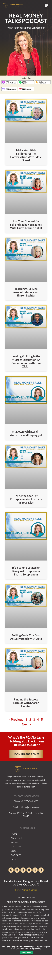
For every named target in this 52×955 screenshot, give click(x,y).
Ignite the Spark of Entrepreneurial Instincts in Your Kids (26, 499)
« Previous (16, 719)
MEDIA (14, 842)
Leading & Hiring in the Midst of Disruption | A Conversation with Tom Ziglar (26, 361)
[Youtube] (29, 870)
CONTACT (16, 859)
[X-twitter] (17, 870)
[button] (46, 6)
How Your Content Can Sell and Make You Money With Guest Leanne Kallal (26, 224)
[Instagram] (35, 870)
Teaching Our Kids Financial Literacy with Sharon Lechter (26, 292)
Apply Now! (26, 953)
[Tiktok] (41, 870)
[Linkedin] (23, 870)
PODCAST (16, 855)
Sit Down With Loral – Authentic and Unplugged (26, 433)
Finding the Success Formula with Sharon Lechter (26, 703)
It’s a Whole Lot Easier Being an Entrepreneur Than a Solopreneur (26, 571)
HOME (14, 833)
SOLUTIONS (17, 846)
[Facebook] (11, 870)
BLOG (13, 851)
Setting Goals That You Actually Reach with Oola (26, 637)
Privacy (18, 890)
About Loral (16, 838)
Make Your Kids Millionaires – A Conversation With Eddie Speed (26, 155)
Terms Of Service (30, 890)
